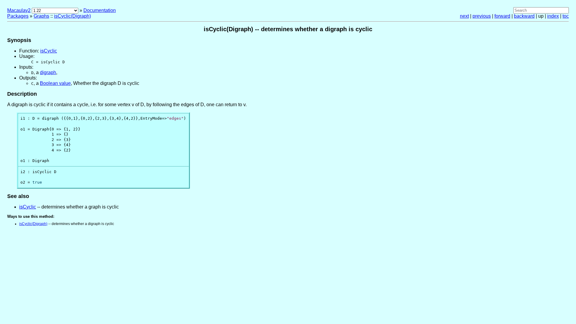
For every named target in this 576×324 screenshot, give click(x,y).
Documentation (99, 10)
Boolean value (55, 83)
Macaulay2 (19, 10)
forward (502, 16)
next (464, 16)
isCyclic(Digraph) (72, 16)
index (553, 16)
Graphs (41, 16)
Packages (17, 16)
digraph (48, 72)
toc (565, 16)
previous (481, 16)
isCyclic (48, 50)
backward (524, 16)
